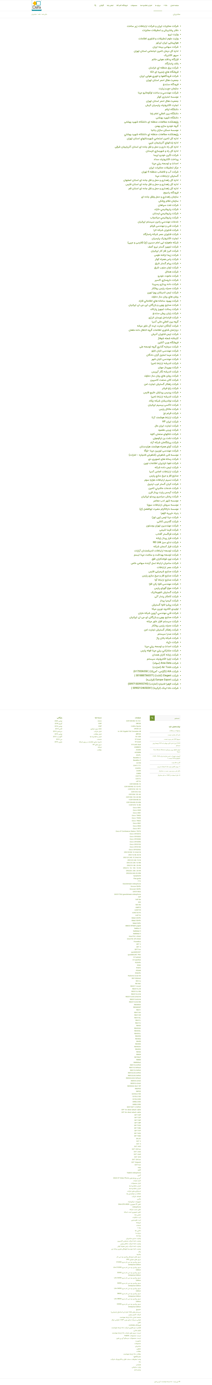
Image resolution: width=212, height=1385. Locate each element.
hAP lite (138, 900)
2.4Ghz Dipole (136, 726)
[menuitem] (174, 5)
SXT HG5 (137, 1146)
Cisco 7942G (136, 816)
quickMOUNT (136, 952)
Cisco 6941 (137, 808)
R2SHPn (138, 963)
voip (139, 1168)
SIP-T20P (137, 1115)
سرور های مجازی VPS (133, 1260)
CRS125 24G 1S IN (134, 860)
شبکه (100, 747)
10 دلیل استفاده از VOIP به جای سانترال (169, 775)
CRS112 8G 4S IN (134, 855)
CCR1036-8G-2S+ (135, 800)
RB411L (138, 1020)
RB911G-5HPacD (135, 1068)
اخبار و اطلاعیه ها (135, 1186)
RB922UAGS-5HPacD (133, 1078)
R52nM (138, 971)
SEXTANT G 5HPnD (134, 1107)
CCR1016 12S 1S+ (134, 789)
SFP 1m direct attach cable (131, 1110)
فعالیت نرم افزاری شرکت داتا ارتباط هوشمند (126, 1328)
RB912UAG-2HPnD (134, 1073)
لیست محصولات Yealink (132, 1336)
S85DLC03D (136, 1102)
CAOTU (138, 779)
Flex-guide (137, 879)
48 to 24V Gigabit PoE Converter (129, 731)
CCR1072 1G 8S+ (135, 805)
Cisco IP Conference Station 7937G (128, 831)
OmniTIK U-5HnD (135, 936)
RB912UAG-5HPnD (134, 1076)
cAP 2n (138, 781)
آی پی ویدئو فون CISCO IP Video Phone (127, 1178)
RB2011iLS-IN (136, 994)
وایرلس (138, 1365)
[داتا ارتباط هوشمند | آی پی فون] (36, 5)
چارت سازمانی (136, 1367)
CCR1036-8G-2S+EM (133, 802)
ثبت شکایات (136, 1217)
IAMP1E (138, 907)
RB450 (138, 1041)
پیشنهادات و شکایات (174, 730)
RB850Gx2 (137, 1062)
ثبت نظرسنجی (136, 1220)
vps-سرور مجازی (96, 729)
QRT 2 (138, 944)
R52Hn (138, 968)
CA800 (138, 774)
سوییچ (138, 1309)
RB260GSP (137, 1007)
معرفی (139, 1349)
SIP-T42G (137, 1133)
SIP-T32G (137, 1125)
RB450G (138, 1044)
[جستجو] (95, 5)
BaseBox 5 (137, 760)
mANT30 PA (136, 913)
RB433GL (137, 1031)
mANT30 (138, 910)
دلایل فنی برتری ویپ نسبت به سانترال (169, 771)
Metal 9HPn (137, 923)
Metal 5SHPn (136, 921)
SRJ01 (138, 1139)
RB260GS (137, 1005)
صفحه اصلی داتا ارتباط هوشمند (130, 1317)
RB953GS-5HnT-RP (134, 1086)
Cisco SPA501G (135, 834)
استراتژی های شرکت (134, 1191)
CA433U (138, 768)
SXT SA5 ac (136, 1160)
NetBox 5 (137, 928)
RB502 (138, 1052)
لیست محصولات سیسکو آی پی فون (128, 1338)
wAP (139, 1170)
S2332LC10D (136, 1094)
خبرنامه (138, 1223)
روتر (139, 1252)
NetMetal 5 (137, 931)
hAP (139, 897)
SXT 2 (138, 1141)
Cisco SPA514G (135, 847)
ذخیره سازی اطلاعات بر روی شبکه (90, 742)
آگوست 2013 (57, 737)
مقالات (138, 1351)
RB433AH (137, 1028)
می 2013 (59, 739)
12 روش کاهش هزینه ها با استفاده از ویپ (168, 766)
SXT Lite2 (137, 1152)
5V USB (138, 737)
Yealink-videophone (134, 1173)
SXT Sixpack (136, 1162)
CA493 (138, 771)
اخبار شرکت (137, 1181)
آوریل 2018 (58, 724)
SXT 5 (138, 1144)
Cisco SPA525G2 (135, 850)
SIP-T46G (137, 1136)
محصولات (137, 1344)
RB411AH (137, 1013)
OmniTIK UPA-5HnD (134, 939)
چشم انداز (137, 1370)
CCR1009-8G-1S (135, 784)
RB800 (138, 1060)
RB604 (138, 1055)
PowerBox (137, 942)
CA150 (138, 763)
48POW (138, 734)
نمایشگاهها (137, 1357)
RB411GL (137, 1018)
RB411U (138, 1023)
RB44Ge (138, 1039)
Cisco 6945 (137, 810)
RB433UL (137, 1034)
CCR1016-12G (136, 792)
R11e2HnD (137, 957)
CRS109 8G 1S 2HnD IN (132, 852)
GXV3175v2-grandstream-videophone (127, 894)
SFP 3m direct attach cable (131, 1112)
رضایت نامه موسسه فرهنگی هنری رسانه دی (126, 1249)
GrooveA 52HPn (135, 889)
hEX (139, 902)
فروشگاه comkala (135, 1325)
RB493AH (137, 1047)
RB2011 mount (135, 986)
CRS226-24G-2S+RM (133, 873)
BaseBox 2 (137, 758)
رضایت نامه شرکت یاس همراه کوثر (129, 1246)
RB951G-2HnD (136, 1081)
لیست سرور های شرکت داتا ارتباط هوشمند (126, 1333)
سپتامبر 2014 (57, 731)
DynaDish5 (137, 876)
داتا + (139, 1228)
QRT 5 (138, 947)
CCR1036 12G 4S (135, 794)
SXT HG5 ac (136, 1149)
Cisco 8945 (137, 826)
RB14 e (138, 981)
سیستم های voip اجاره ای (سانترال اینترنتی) (126, 1312)
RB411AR (137, 1015)
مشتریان (176, 14)
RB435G (138, 1036)
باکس (139, 1199)
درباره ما (138, 1233)
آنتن (139, 1175)
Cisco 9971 (137, 829)
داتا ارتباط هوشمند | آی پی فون (163, 1382)
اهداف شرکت (136, 1196)
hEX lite (138, 905)
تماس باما (137, 1215)
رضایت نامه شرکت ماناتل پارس (130, 1244)
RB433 (138, 1026)
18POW (138, 724)
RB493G (138, 1049)
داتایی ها (138, 1231)
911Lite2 (138, 739)
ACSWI (138, 750)
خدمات (138, 1225)
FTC (139, 881)
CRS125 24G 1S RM (134, 863)
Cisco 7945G (136, 818)
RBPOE (138, 1091)
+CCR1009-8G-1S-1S (133, 721)
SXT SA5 (137, 1157)
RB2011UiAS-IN (135, 999)
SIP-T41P (137, 1131)
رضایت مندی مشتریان (133, 1238)
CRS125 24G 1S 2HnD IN (132, 858)
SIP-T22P (137, 1118)
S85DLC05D (136, 1104)
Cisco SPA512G (135, 844)
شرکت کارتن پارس (134, 1315)
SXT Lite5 (137, 1154)
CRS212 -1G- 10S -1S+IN (132, 868)
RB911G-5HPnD (135, 1070)
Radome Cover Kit (134, 976)
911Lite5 (138, 742)
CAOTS (138, 776)
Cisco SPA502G (135, 837)
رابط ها (138, 1236)
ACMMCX (137, 747)
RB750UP (137, 1057)
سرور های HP (97, 745)
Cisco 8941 (137, 823)
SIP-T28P (137, 1123)
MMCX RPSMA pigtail (133, 926)
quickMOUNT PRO (134, 955)
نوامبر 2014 (58, 726)
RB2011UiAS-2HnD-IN (133, 997)
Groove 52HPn (136, 886)
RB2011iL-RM (136, 991)
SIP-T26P (137, 1120)
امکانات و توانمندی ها (133, 1194)
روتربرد (139, 1254)
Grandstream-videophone (132, 884)
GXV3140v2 (137, 892)
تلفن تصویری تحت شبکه (132, 1212)
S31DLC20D (136, 1099)
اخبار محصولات (136, 1183)
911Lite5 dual (136, 745)
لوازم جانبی (137, 1330)
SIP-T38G (137, 1128)
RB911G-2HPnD (135, 1065)
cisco (100, 721)
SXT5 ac (138, 1165)
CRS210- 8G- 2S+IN (134, 865)
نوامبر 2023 (58, 721)
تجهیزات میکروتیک (134, 1202)
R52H (139, 965)
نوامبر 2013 (58, 734)
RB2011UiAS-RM (135, 1002)
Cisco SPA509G (135, 842)
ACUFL (138, 755)
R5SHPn (138, 973)
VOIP (100, 724)
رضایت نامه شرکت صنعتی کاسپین (129, 1241)
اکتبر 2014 (58, 729)
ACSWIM (138, 752)
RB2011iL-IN (136, 989)
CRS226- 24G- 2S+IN (133, 871)
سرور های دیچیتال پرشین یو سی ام (129, 1257)
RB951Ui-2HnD (136, 1083)
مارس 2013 (58, 742)
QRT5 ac (138, 949)
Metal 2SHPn (136, 918)
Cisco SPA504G (135, 839)
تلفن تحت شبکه (135, 1210)
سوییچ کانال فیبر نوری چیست (172, 739)
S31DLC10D (136, 1097)
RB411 (138, 1010)
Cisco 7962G (136, 821)
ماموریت (138, 1341)
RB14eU (138, 984)
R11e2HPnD (137, 960)
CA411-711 (137, 766)
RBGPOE (138, 1089)
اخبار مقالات (98, 734)
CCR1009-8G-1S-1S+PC (132, 787)
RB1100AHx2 (136, 978)
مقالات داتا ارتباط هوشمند (132, 1354)
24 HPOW (137, 729)
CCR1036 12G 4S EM (133, 797)
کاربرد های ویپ (176, 762)
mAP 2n (138, 915)
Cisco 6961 (137, 813)
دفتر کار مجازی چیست (174, 735)
